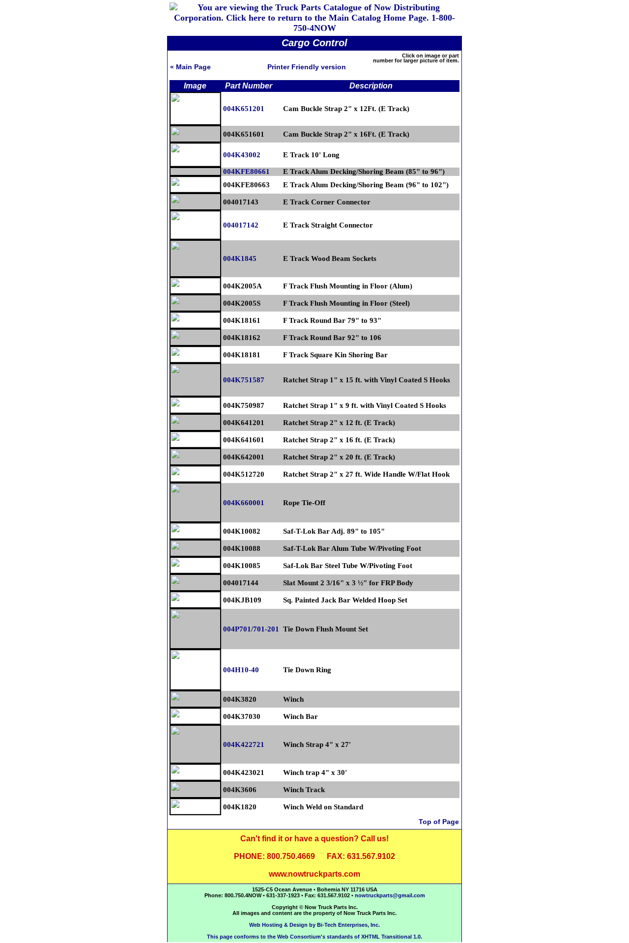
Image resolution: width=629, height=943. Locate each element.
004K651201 (243, 109)
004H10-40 (241, 670)
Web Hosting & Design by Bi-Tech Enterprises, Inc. (314, 925)
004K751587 (243, 380)
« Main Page (190, 67)
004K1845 (240, 258)
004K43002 (241, 155)
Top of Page (439, 822)
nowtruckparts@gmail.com (390, 895)
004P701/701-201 (251, 629)
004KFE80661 (246, 171)
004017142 (240, 225)
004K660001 (243, 503)
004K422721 (243, 744)
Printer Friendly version (306, 67)
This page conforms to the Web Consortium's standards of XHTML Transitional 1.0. (314, 937)
